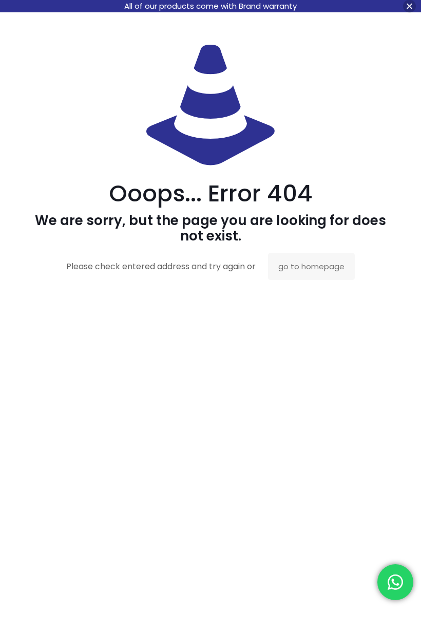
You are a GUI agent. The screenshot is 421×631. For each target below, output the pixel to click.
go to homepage (311, 266)
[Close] (409, 6)
